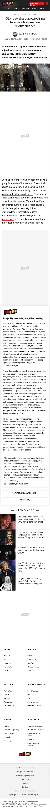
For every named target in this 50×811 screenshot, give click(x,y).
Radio (7, 720)
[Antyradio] (7, 3)
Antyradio (16, 14)
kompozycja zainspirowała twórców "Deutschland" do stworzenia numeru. (25, 201)
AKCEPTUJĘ (25, 500)
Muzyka (25, 14)
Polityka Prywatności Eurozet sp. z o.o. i (20, 410)
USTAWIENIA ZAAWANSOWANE (24, 493)
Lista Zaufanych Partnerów (16, 484)
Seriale (32, 649)
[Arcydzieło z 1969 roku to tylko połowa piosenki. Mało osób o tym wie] (8, 552)
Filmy (7, 649)
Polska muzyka (36, 684)
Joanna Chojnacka (28, 34)
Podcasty (33, 720)
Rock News (33, 14)
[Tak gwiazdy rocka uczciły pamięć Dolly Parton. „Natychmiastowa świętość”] (8, 583)
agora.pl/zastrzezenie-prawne (32, 806)
